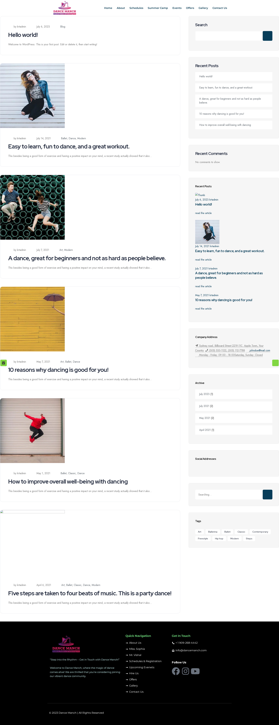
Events (176, 8)
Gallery (203, 8)
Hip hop (219, 538)
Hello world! (23, 35)
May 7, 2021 (202, 295)
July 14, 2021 (202, 246)
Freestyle (203, 538)
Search (201, 25)
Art (61, 250)
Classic (72, 473)
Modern (81, 138)
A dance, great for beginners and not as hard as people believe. (87, 258)
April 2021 (205, 430)
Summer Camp (158, 8)
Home (108, 8)
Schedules (136, 8)
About (121, 8)
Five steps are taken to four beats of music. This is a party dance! (89, 593)
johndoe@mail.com (260, 350)
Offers (190, 8)
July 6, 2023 (202, 200)
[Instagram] (185, 671)
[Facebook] (176, 671)
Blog (62, 26)
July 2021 (204, 406)
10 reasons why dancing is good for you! (58, 370)
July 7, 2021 (201, 268)
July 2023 (204, 394)
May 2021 (204, 418)
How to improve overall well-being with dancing (68, 481)
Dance (72, 138)
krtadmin (213, 200)
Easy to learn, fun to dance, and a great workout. (69, 146)
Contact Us (219, 8)
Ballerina (212, 531)
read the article (203, 213)
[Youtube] (195, 671)
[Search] (267, 494)
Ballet (64, 138)
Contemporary (260, 531)
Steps (249, 538)
